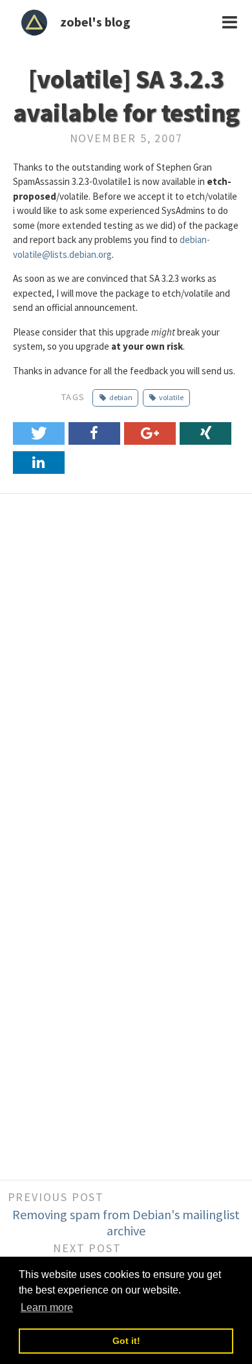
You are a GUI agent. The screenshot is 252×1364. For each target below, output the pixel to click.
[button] (39, 433)
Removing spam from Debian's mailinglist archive (126, 1222)
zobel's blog (95, 22)
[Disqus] (126, 667)
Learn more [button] (47, 1307)
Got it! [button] (126, 1341)
